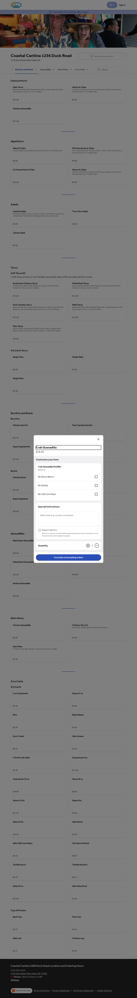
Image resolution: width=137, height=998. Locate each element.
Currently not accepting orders (68, 557)
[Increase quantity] (97, 545)
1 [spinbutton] (92, 545)
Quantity (43, 545)
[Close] (98, 439)
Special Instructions (49, 506)
